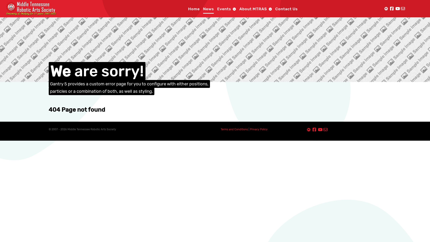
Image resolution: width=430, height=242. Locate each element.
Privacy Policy (259, 129)
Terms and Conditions (234, 129)
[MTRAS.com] (31, 8)
